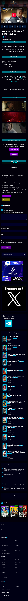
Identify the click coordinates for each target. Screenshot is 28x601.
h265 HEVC (4, 550)
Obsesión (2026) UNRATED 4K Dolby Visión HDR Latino (14, 489)
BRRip (12, 189)
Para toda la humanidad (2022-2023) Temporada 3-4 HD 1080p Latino (14, 477)
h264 (24, 189)
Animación (17, 559)
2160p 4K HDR (4, 543)
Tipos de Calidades (5, 595)
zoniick (5, 468)
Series (2, 581)
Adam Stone (10, 192)
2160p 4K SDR (17, 545)
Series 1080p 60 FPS (6, 589)
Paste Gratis (14, 154)
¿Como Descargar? (5, 592)
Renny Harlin (10, 185)
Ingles (3, 190)
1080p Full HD (18, 540)
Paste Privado (14, 149)
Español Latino (18, 189)
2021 (6, 189)
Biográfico (4, 577)
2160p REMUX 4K (5, 545)
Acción (8, 187)
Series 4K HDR (17, 584)
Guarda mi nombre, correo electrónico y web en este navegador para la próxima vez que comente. (12, 243)
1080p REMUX (17, 550)
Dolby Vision (17, 543)
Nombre (3, 222)
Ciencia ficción (18, 562)
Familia (3, 569)
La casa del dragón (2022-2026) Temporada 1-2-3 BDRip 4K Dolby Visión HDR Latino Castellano (14, 470)
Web (2, 234)
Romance (16, 572)
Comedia (12, 187)
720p (9, 189)
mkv (7, 190)
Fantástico (4, 572)
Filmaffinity (14, 167)
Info (2, 533)
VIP (1, 598)
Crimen (17, 187)
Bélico (3, 575)
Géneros (3, 556)
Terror (3, 567)
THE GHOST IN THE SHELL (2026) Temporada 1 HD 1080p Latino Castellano (14, 473)
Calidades (3, 537)
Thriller (16, 575)
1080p (3, 540)
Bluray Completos (6, 553)
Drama (16, 567)
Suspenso (17, 569)
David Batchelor (17, 192)
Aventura (4, 562)
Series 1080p (4, 584)
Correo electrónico (5, 228)
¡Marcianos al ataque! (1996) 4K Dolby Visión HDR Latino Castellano (14, 481)
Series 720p (4, 586)
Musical (16, 577)
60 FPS (16, 548)
